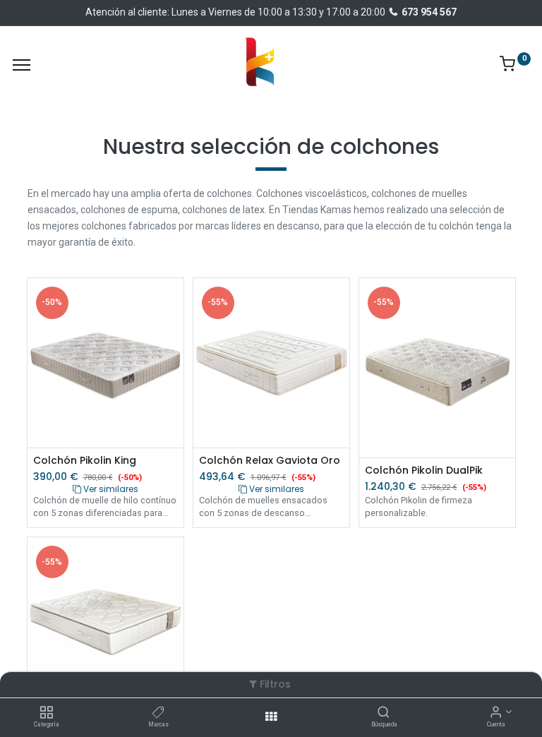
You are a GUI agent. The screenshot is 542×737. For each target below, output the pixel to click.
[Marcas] (158, 713)
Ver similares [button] (109, 489)
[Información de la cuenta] (495, 713)
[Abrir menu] (271, 716)
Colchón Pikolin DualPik (424, 470)
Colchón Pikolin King (84, 460)
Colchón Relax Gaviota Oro (269, 460)
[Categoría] (46, 713)
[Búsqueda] (383, 713)
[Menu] (21, 65)
